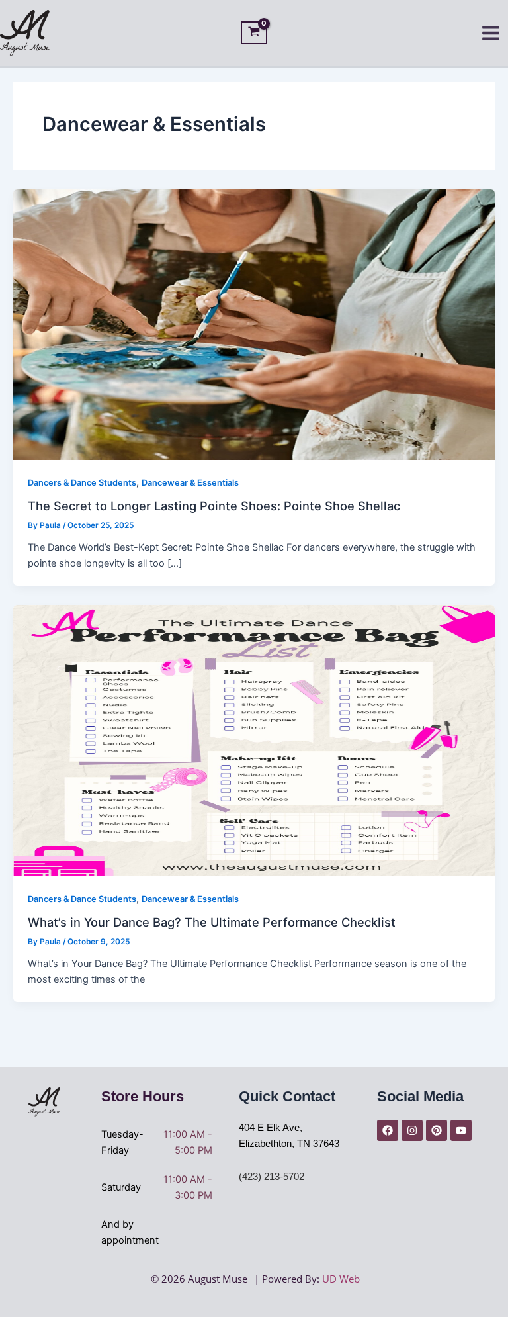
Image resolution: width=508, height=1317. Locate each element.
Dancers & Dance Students (82, 483)
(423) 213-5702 (271, 1176)
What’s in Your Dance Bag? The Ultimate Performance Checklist (212, 922)
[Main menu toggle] (491, 33)
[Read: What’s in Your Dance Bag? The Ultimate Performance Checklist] (254, 740)
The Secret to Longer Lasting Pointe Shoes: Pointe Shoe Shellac (214, 505)
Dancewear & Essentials (190, 483)
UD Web (341, 1278)
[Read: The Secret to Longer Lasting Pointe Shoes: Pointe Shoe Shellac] (254, 324)
